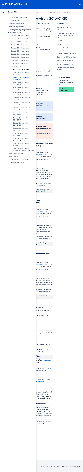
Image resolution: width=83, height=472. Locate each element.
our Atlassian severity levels (39, 154)
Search (76, 4)
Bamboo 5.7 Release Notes (20, 51)
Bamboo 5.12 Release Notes (20, 36)
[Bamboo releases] (46, 12)
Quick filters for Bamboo (17, 162)
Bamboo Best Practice (16, 23)
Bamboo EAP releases (16, 153)
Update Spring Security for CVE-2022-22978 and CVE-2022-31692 (66, 35)
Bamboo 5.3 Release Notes (20, 63)
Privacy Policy (43, 466)
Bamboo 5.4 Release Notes (20, 60)
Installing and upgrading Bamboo (20, 30)
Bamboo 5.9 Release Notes (20, 45)
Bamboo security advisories (20, 69)
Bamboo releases (15, 33)
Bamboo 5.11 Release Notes (20, 39)
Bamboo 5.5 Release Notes (20, 57)
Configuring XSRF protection (66, 53)
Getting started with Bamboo (18, 17)
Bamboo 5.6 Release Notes (20, 54)
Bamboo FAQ (13, 156)
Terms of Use (55, 466)
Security (59, 41)
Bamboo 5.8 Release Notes (20, 48)
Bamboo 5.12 (12, 12)
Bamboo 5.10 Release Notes (20, 42)
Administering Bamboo (16, 26)
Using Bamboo (14, 20)
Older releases (16, 66)
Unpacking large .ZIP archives (19, 159)
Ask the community (64, 89)
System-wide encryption (65, 60)
